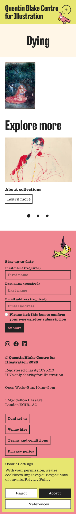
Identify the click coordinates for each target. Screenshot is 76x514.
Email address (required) (25, 299)
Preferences (38, 504)
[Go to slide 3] (47, 215)
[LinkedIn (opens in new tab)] (24, 343)
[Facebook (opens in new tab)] (16, 343)
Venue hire (17, 429)
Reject (21, 493)
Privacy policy (21, 451)
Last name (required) (22, 283)
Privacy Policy (37, 479)
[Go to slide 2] (38, 215)
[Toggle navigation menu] (66, 9)
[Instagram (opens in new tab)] (7, 343)
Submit (14, 328)
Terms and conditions (28, 440)
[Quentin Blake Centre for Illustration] (31, 12)
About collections (23, 189)
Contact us (17, 418)
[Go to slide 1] (28, 215)
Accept (55, 493)
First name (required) (23, 268)
